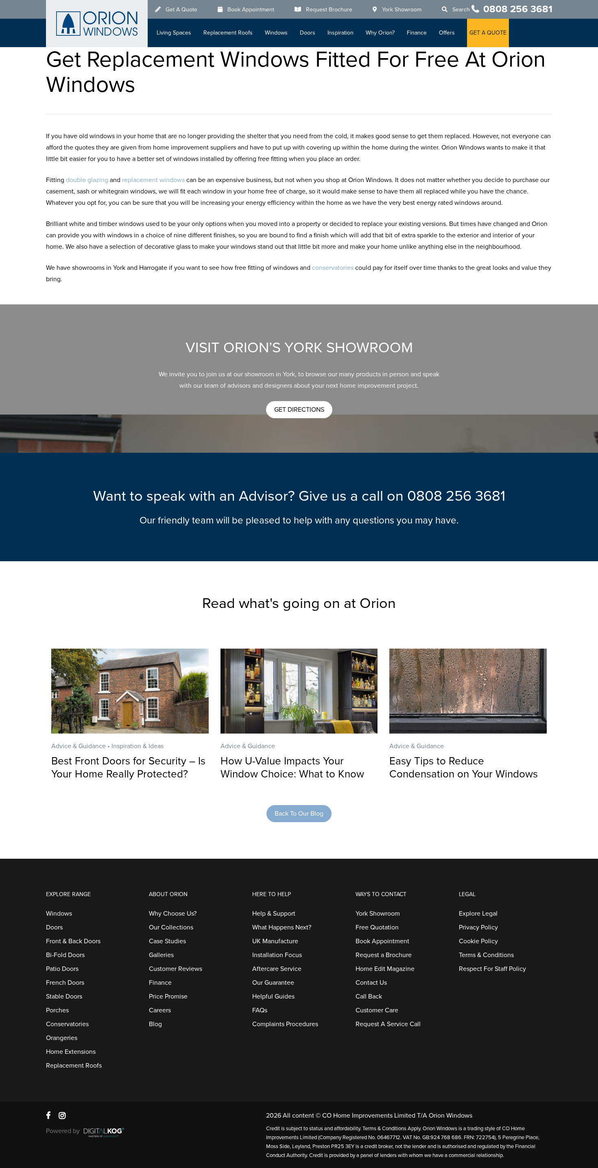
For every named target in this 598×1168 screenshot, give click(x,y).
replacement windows (153, 180)
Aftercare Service (276, 969)
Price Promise (168, 996)
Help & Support (273, 914)
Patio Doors (62, 969)
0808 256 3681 (517, 9)
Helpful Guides (273, 996)
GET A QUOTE (487, 32)
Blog (155, 1024)
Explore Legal (478, 914)
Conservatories (67, 1024)
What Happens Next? (281, 927)
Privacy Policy (478, 927)
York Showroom (401, 9)
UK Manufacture (275, 941)
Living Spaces (174, 32)
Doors (307, 32)
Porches (57, 1010)
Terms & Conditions (486, 955)
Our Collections (171, 927)
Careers (160, 1010)
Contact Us (371, 983)
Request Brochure (329, 9)
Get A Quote (181, 9)
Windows (276, 32)
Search (461, 9)
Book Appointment (250, 9)
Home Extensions (71, 1052)
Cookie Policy (478, 941)
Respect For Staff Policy (492, 969)
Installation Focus (277, 955)
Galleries (161, 955)
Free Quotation (377, 927)
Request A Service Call (388, 1024)
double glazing (87, 180)
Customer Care (377, 1010)
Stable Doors (64, 996)
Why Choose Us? (172, 914)
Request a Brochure (384, 955)
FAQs (259, 1010)
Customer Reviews (175, 969)
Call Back (369, 996)
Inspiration (340, 32)
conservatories (333, 268)
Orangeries (61, 1038)
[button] (299, 409)
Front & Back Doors (73, 941)
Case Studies (167, 941)
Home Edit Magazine (385, 969)
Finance (417, 32)
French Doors (65, 983)
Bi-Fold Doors (65, 955)
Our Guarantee (273, 983)
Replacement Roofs (228, 32)
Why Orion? (380, 32)
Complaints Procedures (285, 1024)
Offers (447, 32)
